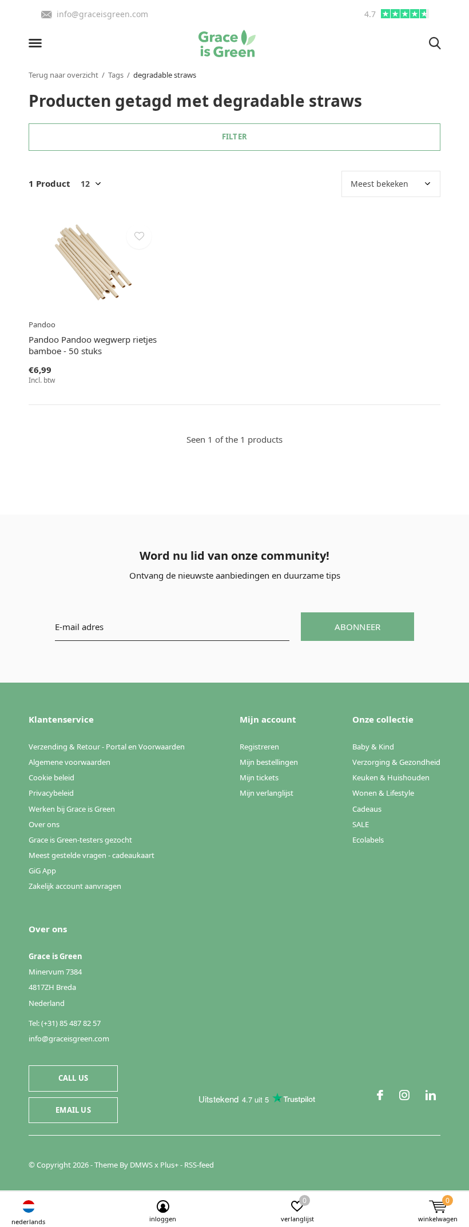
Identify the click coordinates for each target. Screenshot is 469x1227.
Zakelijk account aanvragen (75, 886)
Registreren (259, 746)
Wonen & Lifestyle (383, 793)
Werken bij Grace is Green (72, 809)
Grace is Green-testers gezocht (80, 840)
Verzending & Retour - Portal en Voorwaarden (107, 746)
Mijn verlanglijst (266, 793)
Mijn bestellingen (269, 762)
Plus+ (169, 1165)
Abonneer (358, 626)
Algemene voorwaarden (69, 762)
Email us (72, 1110)
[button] (37, 43)
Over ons (44, 824)
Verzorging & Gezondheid (396, 762)
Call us (73, 1078)
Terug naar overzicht (63, 75)
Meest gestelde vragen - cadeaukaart (91, 855)
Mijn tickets (259, 777)
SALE (360, 824)
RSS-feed (199, 1165)
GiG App (42, 870)
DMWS (141, 1165)
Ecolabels (368, 840)
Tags (116, 75)
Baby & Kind (373, 746)
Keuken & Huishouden (391, 777)
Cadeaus (366, 809)
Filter (234, 136)
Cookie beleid (51, 777)
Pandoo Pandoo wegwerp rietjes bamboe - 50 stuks (93, 345)
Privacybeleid (51, 793)
